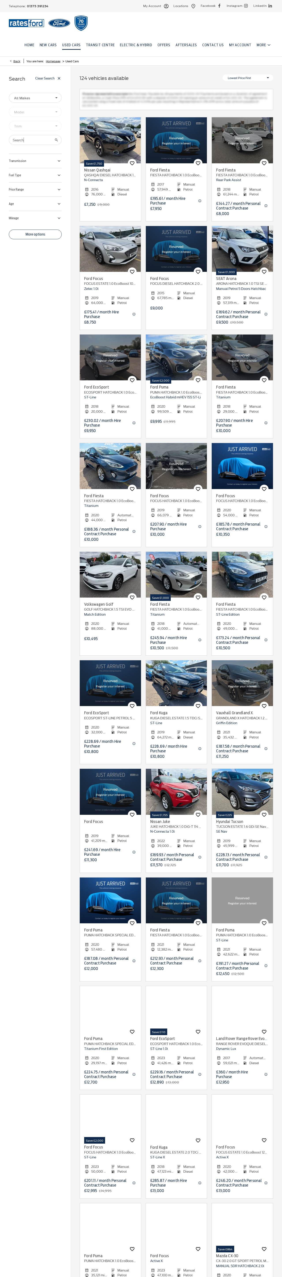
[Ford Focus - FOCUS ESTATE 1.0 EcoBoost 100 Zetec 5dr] (110, 253)
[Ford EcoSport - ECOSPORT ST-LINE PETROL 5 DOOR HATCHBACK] (110, 687)
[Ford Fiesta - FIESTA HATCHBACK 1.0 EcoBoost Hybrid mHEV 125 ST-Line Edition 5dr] (242, 578)
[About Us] (81, 23)
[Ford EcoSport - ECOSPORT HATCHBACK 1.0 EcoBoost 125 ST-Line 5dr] (110, 361)
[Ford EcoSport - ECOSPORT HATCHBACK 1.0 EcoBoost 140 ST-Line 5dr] (176, 1013)
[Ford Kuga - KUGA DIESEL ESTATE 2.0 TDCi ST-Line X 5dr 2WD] (176, 1121)
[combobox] (35, 98)
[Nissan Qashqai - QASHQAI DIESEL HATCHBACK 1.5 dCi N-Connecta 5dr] (110, 144)
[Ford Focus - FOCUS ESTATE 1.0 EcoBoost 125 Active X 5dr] (242, 1121)
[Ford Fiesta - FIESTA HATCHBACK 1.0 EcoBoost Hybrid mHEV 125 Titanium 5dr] (176, 904)
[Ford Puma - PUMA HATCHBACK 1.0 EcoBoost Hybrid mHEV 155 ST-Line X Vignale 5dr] (176, 361)
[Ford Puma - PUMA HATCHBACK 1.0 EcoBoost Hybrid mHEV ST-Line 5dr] (242, 904)
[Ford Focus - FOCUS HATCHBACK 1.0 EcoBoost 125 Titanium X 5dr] (242, 470)
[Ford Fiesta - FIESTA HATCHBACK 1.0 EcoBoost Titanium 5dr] (176, 144)
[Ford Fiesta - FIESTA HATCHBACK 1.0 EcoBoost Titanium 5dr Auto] (110, 470)
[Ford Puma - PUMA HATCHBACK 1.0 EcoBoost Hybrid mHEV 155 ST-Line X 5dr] (110, 1230)
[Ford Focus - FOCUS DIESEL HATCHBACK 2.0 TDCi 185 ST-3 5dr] (176, 253)
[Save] (132, 167)
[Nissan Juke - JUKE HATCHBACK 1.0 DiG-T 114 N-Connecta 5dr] (176, 796)
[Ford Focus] (110, 796)
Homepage (53, 61)
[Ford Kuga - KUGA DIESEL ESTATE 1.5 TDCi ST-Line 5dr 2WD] (176, 687)
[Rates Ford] (26, 23)
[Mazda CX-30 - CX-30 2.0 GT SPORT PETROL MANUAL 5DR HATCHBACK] (242, 1230)
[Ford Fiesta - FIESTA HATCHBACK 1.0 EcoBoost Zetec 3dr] (242, 144)
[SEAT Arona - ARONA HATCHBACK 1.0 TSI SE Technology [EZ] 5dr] (242, 253)
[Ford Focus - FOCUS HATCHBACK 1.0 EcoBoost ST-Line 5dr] (110, 1121)
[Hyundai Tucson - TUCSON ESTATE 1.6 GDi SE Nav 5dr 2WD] (242, 796)
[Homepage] (59, 23)
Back (16, 61)
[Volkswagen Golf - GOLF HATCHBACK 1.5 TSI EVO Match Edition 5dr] (110, 578)
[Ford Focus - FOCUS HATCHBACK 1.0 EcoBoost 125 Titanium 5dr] (176, 470)
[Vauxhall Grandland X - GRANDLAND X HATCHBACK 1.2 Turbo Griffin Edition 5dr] (242, 687)
